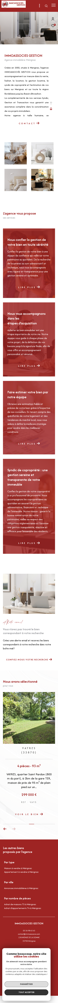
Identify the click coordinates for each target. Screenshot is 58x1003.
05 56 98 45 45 (29, 930)
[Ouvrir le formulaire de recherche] (46, 6)
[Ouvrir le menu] (53, 5)
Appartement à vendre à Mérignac (21, 871)
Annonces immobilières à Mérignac (21, 888)
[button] (14, 829)
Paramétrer (26, 984)
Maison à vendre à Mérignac (18, 868)
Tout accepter (26, 992)
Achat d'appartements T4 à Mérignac (22, 908)
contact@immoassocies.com (29, 934)
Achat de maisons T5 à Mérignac (20, 904)
